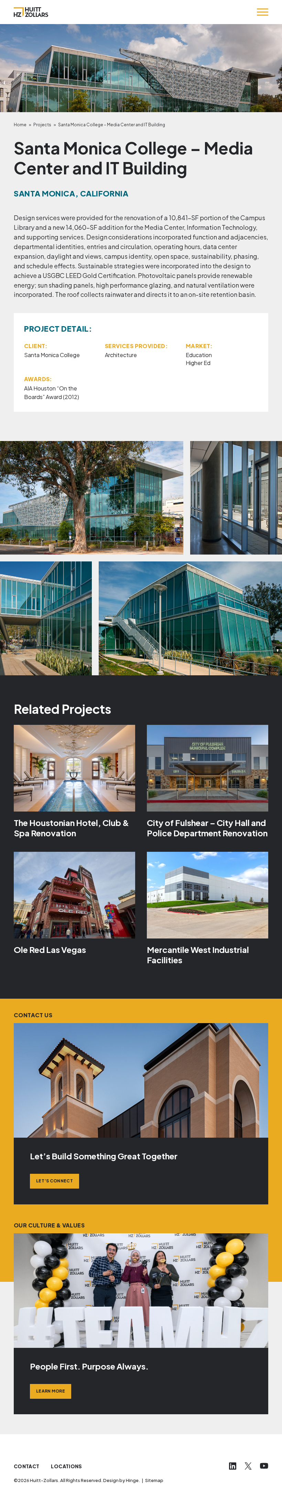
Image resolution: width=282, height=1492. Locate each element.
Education (199, 354)
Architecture (121, 354)
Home (20, 124)
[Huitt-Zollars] (31, 12)
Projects (42, 124)
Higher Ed (198, 362)
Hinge (132, 1480)
